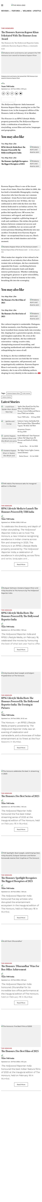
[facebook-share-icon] (12, 95)
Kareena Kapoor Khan (13, 393)
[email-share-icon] (20, 95)
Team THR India (7, 86)
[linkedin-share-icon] (16, 95)
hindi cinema (26, 393)
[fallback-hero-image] (9, 409)
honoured (6, 899)
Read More (21, 564)
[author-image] (3, 84)
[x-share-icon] (7, 95)
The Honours (7, 722)
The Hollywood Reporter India (16, 895)
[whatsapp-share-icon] (3, 95)
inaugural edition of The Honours (17, 820)
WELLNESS (27, 11)
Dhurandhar (18, 987)
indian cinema (6, 397)
